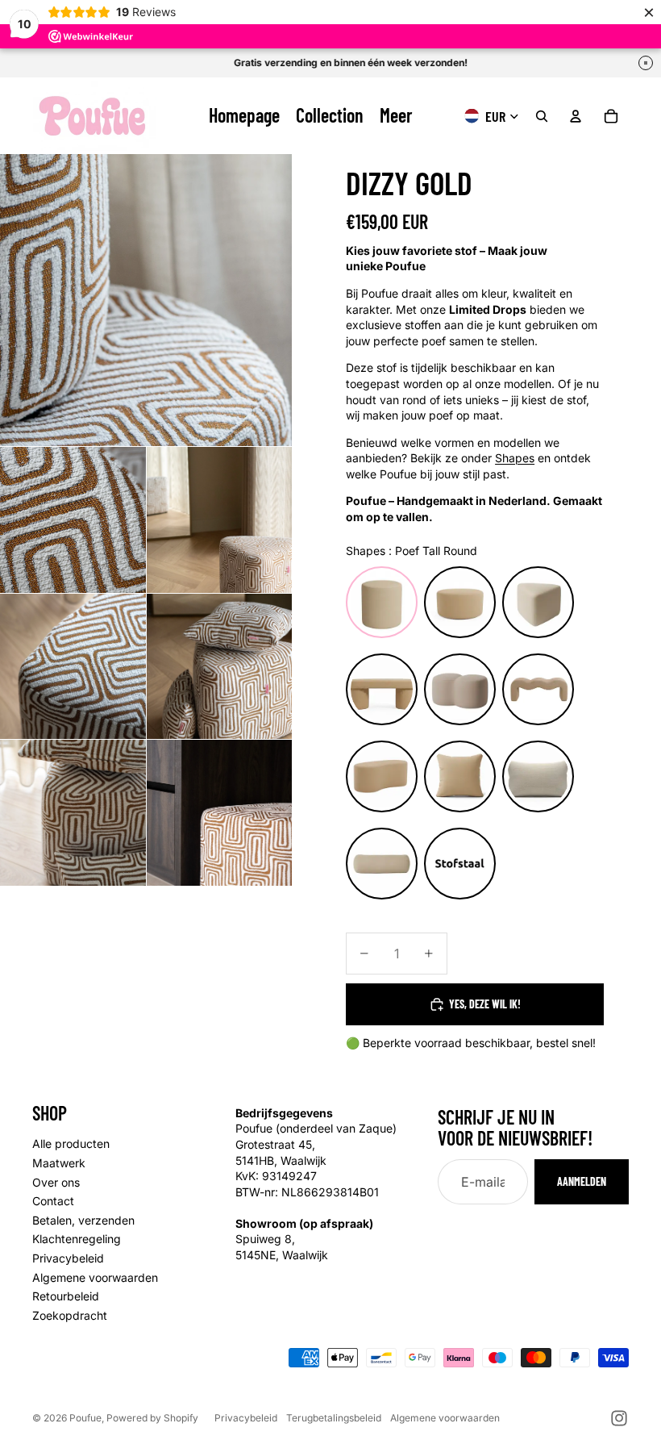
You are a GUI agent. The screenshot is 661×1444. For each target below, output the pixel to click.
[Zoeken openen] (541, 116)
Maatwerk (58, 1163)
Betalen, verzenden (83, 1220)
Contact (53, 1201)
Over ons (56, 1182)
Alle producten (71, 1143)
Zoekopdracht (69, 1315)
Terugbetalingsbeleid (333, 1418)
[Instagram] (619, 1418)
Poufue (85, 1418)
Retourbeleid (65, 1296)
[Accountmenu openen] (575, 116)
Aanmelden (581, 1181)
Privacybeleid (68, 1258)
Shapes (514, 458)
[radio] (382, 602)
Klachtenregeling (76, 1239)
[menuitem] (396, 115)
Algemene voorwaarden (95, 1277)
